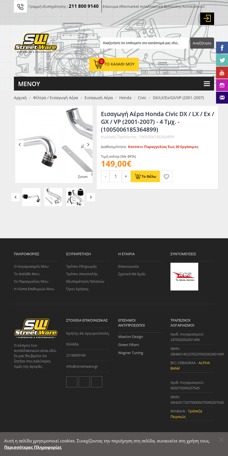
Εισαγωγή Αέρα (99, 97)
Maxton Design (130, 336)
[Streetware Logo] (36, 44)
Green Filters (128, 344)
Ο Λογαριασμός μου (31, 266)
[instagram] (96, 381)
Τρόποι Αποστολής (82, 273)
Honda (125, 97)
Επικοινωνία (128, 266)
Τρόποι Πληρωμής (81, 266)
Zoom (83, 176)
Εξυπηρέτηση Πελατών (85, 281)
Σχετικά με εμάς (131, 273)
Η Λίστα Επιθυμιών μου (34, 288)
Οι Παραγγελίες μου (31, 281)
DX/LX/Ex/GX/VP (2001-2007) (178, 97)
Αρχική (20, 97)
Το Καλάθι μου (26, 273)
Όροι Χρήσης (77, 288)
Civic (142, 97)
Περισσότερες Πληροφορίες (32, 447)
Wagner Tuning (130, 352)
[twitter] (71, 381)
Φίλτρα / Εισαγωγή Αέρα (55, 97)
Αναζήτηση (202, 43)
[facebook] (84, 381)
